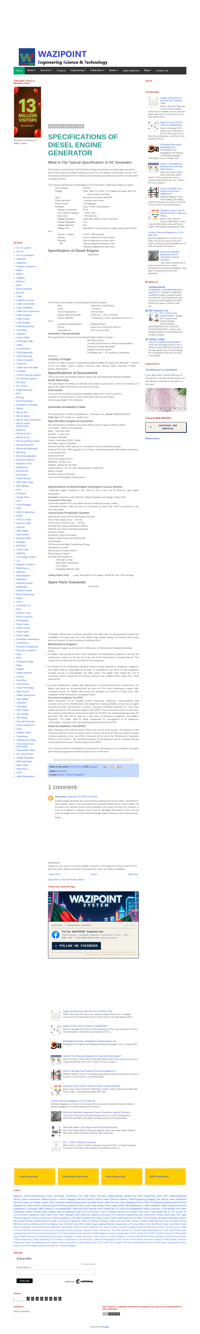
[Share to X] (115, 766)
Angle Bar (21, 259)
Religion (20, 669)
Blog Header (20, 1221)
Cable (19, 296)
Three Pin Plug (153, 1242)
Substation (21, 702)
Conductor (21, 363)
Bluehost (20, 281)
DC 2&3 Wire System (26, 378)
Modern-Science (24, 590)
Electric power (23, 416)
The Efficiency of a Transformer (161, 369)
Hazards (20, 527)
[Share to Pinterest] (121, 766)
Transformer (22, 736)
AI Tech (20, 251)
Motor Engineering (115, 1176)
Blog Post (83, 1208)
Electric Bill (21, 412)
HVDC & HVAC (23, 519)
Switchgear (21, 706)
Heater (87, 1224)
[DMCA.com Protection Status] (111, 1315)
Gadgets (102, 1233)
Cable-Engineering (25, 326)
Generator (61, 771)
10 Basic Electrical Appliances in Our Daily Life (73, 1101)
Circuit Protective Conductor (27, 1230)
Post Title (150, 1224)
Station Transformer (25, 695)
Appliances (21, 262)
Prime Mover (22, 643)
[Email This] (109, 766)
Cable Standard (23, 315)
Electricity (21, 452)
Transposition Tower (25, 750)
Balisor (19, 270)
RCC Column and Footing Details (168, 314)
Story (93, 1242)
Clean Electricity (24, 356)
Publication (96, 70)
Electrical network (24, 445)
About (30, 70)
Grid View (73, 1224)
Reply (58, 817)
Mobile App (21, 587)
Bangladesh (136, 1208)
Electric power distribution (28, 419)
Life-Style (101, 1196)
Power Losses (23, 628)
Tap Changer (22, 714)
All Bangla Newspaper (168, 1218)
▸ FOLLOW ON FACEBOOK (76, 946)
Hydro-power (22, 534)
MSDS (113, 1236)
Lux (18, 560)
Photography (22, 620)
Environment (22, 471)
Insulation (20, 542)
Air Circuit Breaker (25, 255)
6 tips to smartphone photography (164, 342)
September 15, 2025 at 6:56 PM (82, 796)
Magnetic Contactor (25, 564)
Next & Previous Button (134, 1224)
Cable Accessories (25, 300)
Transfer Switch (23, 732)
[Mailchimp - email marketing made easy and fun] (79, 1283)
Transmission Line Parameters (25, 745)
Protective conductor (26, 650)
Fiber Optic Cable (24, 482)
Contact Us (162, 70)
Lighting (101, 1224)
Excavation (21, 474)
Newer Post (54, 874)
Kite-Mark (21, 545)
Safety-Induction (24, 672)
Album (167, 1215)
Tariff (124, 1242)
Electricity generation (26, 456)
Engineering (77, 70)
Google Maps (22, 497)
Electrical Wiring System (28, 441)
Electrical (20, 430)
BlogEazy (18, 1196)
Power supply (22, 635)
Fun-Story (114, 1202)
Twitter (17, 1245)
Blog (147, 70)
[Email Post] (104, 766)
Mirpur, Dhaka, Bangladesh (71, 774)
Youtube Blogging (67, 1245)
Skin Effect (21, 680)
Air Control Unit (122, 1208)
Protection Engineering (27, 646)
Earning (20, 397)
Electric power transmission (23, 424)
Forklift (94, 1233)
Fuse (18, 489)
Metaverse (21, 579)
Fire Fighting (22, 486)
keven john (60, 796)
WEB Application (24, 761)
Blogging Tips (153, 1199)
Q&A (18, 654)
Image (94, 1224)
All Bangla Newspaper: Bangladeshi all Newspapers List (89, 1041)
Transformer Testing (25, 740)
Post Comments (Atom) (72, 879)
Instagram (68, 1236)
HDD (18, 508)
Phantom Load (23, 613)
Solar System (22, 691)
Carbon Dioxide (165, 1227)
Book (18, 285)
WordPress (53, 1245)
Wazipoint (18, 1205)
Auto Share (104, 1227)
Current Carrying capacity (28, 375)
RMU (19, 658)
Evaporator (52, 1233)
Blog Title (175, 1215)
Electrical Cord (23, 433)
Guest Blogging (23, 504)
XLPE (19, 772)
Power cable (22, 631)
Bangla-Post (130, 1196)
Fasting (71, 1233)
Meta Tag (153, 1236)
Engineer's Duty (24, 463)
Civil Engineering (24, 352)
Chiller (19, 345)
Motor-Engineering (25, 594)
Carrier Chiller (23, 337)
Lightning (20, 553)
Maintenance (22, 568)
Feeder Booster (23, 478)
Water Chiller (22, 765)
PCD (18, 609)
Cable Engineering (28, 1176)
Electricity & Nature (37, 1233)
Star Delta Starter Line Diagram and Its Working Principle (90, 1127)
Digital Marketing (24, 390)
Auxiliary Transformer (26, 266)
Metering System (24, 583)
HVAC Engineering (159, 1176)
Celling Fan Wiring (89, 1221)
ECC (18, 393)
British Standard (24, 289)
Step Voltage (22, 699)
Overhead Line (23, 605)
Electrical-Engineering (26, 448)
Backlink (18, 1202)
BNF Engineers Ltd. (158, 310)
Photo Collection (94, 1239)
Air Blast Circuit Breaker (145, 1218)
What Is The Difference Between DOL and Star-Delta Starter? (92, 1056)
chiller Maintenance (25, 776)
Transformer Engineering (75, 1176)
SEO (51, 1202)
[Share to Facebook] (118, 766)
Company (103, 1221)
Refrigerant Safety (25, 661)
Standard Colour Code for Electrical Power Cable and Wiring (91, 1086)
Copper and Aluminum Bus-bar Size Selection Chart (87, 1011)
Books (113, 70)
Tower (19, 729)
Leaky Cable (22, 549)
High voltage (22, 530)
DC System (22, 386)
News (19, 602)
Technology (21, 717)
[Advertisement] (88, 20)
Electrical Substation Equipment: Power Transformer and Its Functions (96, 1112)
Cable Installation (24, 307)
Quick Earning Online (37, 1211)
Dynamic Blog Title (149, 1221)
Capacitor (21, 333)
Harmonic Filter (23, 523)
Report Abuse (152, 438)
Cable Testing (22, 318)
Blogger (105, 1326)
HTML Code (136, 1233)
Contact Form (48, 1230)
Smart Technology (25, 687)
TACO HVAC (22, 710)
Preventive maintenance (28, 639)
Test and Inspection (25, 721)
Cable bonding (23, 322)
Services (45, 70)
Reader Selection (178, 1239)
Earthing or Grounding (26, 405)
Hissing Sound (35, 1236)
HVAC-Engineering (25, 512)
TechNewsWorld (156, 287)
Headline (23, 1236)
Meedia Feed (142, 1236)
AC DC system (23, 248)
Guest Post (162, 1196)
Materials (20, 572)
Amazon (84, 1227)
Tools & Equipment (25, 725)
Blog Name (143, 1227)
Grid (18, 501)
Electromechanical (25, 459)
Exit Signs (63, 1233)
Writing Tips (109, 1208)
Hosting (46, 1236)
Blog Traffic (46, 1215)
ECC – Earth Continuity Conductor (79, 1142)
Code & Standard (24, 360)
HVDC (19, 515)
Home (19, 70)
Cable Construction (25, 304)
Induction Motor (23, 538)
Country (135, 1221)
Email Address (24, 1267)
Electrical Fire (22, 437)
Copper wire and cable (27, 367)
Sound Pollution (51, 1242)
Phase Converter (24, 616)
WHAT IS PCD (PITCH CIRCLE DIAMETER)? (85, 1026)
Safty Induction (131, 70)
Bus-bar (20, 292)
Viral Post (25, 1245)
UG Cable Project (24, 754)
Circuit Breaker (23, 348)
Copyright (21, 371)
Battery (19, 274)
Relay (19, 665)
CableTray (75, 1221)
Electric (20, 408)
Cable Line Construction (27, 311)
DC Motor (21, 382)
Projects (61, 70)
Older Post (133, 874)
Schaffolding (37, 1242)
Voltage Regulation (25, 757)
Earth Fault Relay (24, 401)
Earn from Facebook (168, 1221)
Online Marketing (41, 1239)
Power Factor (22, 624)
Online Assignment (23, 1239)
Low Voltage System (26, 557)
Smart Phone (22, 684)
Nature (19, 598)
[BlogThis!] (112, 766)
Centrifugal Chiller (24, 341)
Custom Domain (99, 1230)
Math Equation (23, 575)
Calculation (21, 330)
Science (20, 676)
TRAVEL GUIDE (156, 339)
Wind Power (22, 769)
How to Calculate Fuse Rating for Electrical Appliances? (89, 1071)
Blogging (20, 277)
